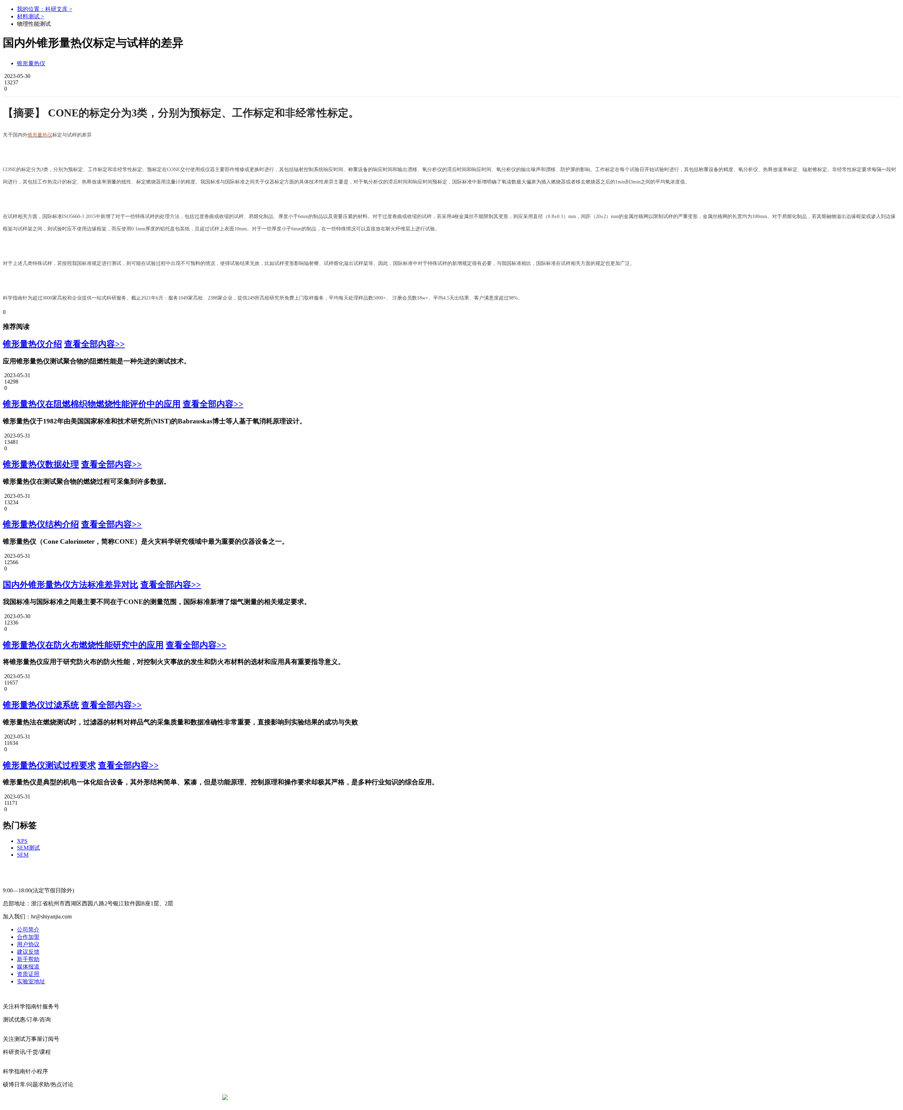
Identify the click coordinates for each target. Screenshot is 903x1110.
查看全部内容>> (94, 344)
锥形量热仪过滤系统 (41, 705)
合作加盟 (28, 937)
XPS (22, 841)
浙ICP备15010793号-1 (440, 1097)
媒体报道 (28, 967)
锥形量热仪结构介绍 (41, 524)
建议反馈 (28, 952)
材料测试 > (30, 16)
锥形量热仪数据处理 (41, 464)
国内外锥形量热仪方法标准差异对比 (70, 584)
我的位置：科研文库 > (44, 9)
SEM (23, 855)
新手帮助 (28, 959)
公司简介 (28, 930)
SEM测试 (28, 848)
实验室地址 (31, 981)
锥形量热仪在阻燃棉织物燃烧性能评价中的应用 (92, 404)
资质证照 (28, 974)
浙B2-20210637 (393, 1097)
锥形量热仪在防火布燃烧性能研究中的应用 (83, 645)
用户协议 (28, 944)
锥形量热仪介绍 (32, 344)
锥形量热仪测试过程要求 (49, 765)
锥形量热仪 (31, 63)
